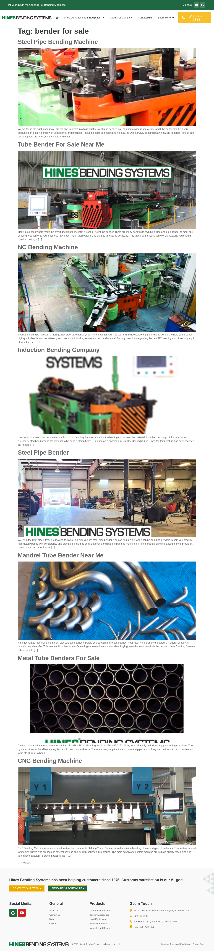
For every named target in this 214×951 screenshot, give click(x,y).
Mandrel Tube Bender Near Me (61, 555)
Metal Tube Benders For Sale (59, 658)
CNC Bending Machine (50, 760)
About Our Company (121, 17)
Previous (24, 862)
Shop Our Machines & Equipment (82, 17)
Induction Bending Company (59, 349)
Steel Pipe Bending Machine (58, 41)
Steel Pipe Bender (43, 452)
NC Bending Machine (48, 247)
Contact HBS (145, 17)
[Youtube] (196, 5)
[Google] (202, 5)
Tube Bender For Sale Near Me (61, 144)
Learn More (164, 17)
